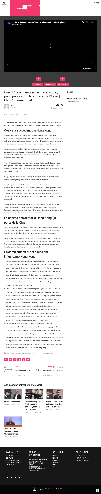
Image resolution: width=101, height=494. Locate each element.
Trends (55, 462)
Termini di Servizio (82, 460)
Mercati (55, 458)
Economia (18, 114)
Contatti (9, 458)
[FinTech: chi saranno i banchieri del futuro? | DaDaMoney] (49, 372)
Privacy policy (81, 458)
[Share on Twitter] (10, 359)
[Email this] (28, 359)
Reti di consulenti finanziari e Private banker (36, 463)
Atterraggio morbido (12, 402)
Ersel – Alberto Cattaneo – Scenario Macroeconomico (12, 431)
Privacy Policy (72, 99)
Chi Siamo (9, 456)
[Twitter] (11, 477)
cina (8, 353)
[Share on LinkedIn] (14, 359)
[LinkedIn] (15, 477)
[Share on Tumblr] (19, 359)
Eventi (54, 464)
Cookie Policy (82, 99)
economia (12, 353)
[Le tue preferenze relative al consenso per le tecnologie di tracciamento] (97, 490)
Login (97, 2)
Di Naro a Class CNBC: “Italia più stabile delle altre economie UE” (54, 404)
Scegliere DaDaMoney (14, 460)
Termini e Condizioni (73, 101)
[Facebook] (7, 477)
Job (53, 467)
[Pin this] (23, 359)
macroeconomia (26, 353)
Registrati (10, 464)
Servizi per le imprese (14, 462)
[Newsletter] (19, 477)
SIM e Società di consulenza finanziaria (37, 468)
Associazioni (34, 471)
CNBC (12, 105)
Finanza (55, 460)
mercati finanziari (36, 353)
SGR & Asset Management (38, 459)
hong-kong (18, 353)
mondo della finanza (47, 353)
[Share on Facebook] (6, 359)
